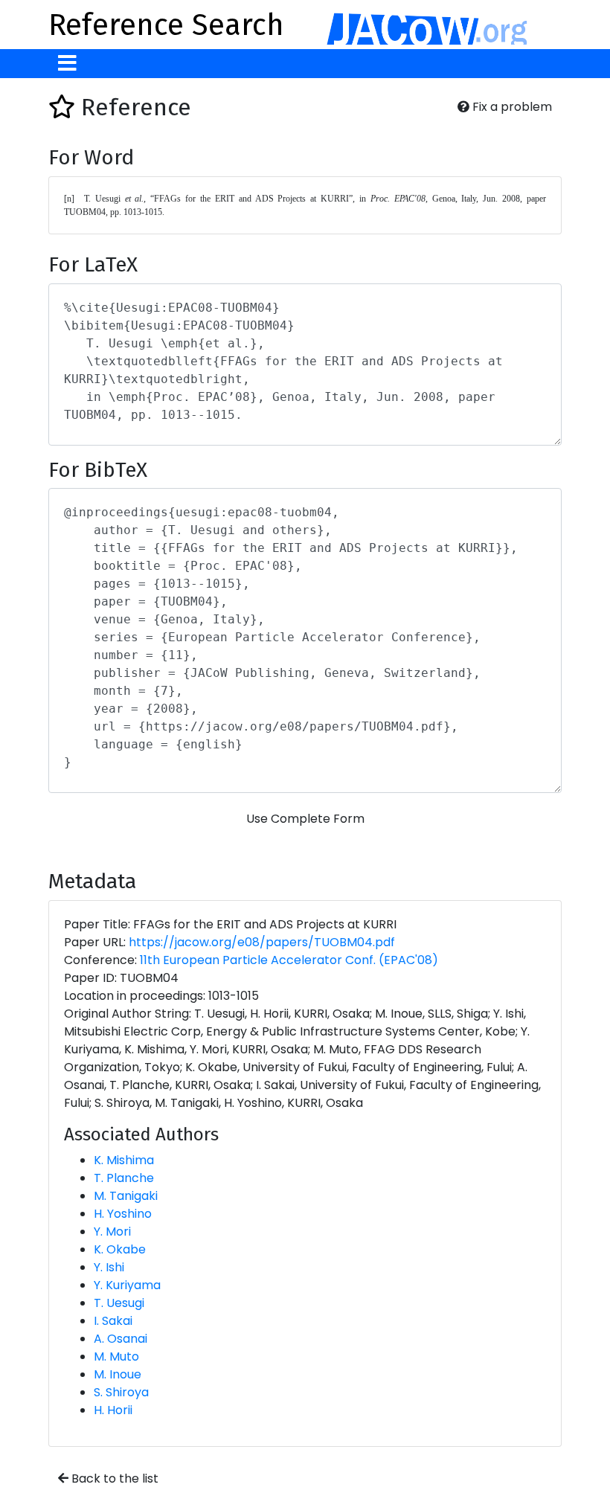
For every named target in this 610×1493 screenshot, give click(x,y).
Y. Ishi (109, 1267)
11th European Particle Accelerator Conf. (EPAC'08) (289, 960)
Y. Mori (112, 1231)
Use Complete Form (305, 818)
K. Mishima (124, 1160)
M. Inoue (117, 1374)
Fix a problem (510, 106)
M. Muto (116, 1356)
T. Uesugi (119, 1302)
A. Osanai (120, 1338)
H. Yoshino (123, 1213)
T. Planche (124, 1178)
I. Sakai (113, 1320)
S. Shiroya (121, 1392)
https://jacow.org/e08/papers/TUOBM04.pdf (262, 942)
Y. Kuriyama (127, 1285)
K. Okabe (120, 1249)
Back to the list (113, 1478)
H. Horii (113, 1410)
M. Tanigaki (126, 1195)
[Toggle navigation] (67, 63)
